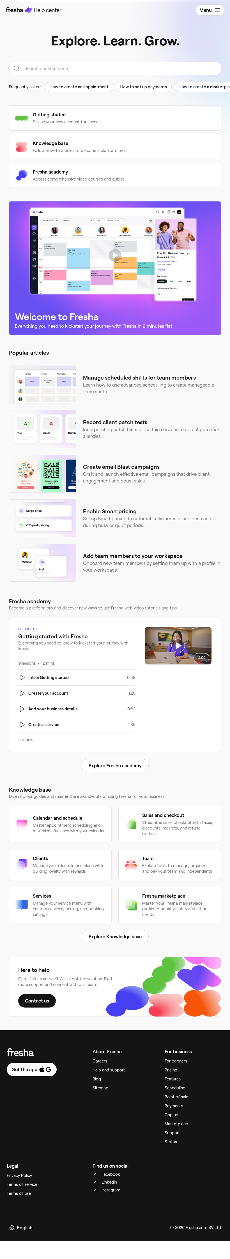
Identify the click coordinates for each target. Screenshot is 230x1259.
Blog (97, 1079)
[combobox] (115, 68)
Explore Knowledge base (115, 936)
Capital (171, 1115)
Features (173, 1079)
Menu (205, 10)
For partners (176, 1061)
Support (172, 1133)
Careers (100, 1061)
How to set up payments (143, 87)
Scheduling (175, 1088)
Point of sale (176, 1097)
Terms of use (19, 1193)
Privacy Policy (19, 1175)
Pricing (171, 1070)
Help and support (109, 1070)
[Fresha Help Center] (34, 10)
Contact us (37, 1000)
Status (171, 1142)
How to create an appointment (79, 87)
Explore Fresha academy (115, 765)
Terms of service (22, 1184)
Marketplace (176, 1124)
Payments (174, 1106)
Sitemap (100, 1088)
